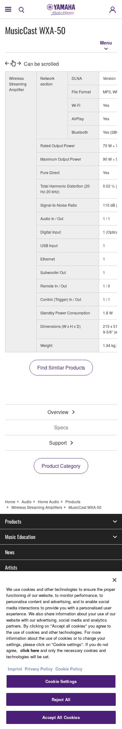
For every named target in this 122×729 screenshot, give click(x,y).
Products (72, 501)
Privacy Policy (39, 669)
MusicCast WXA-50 (85, 507)
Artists (11, 567)
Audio (27, 501)
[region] (61, 650)
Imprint (15, 669)
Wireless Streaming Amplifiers (36, 507)
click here (29, 650)
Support (58, 442)
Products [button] (13, 521)
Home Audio (48, 501)
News (9, 552)
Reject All (61, 699)
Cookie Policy (68, 669)
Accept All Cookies (60, 717)
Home (10, 501)
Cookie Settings (61, 681)
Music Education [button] (20, 536)
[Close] (114, 580)
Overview (58, 412)
